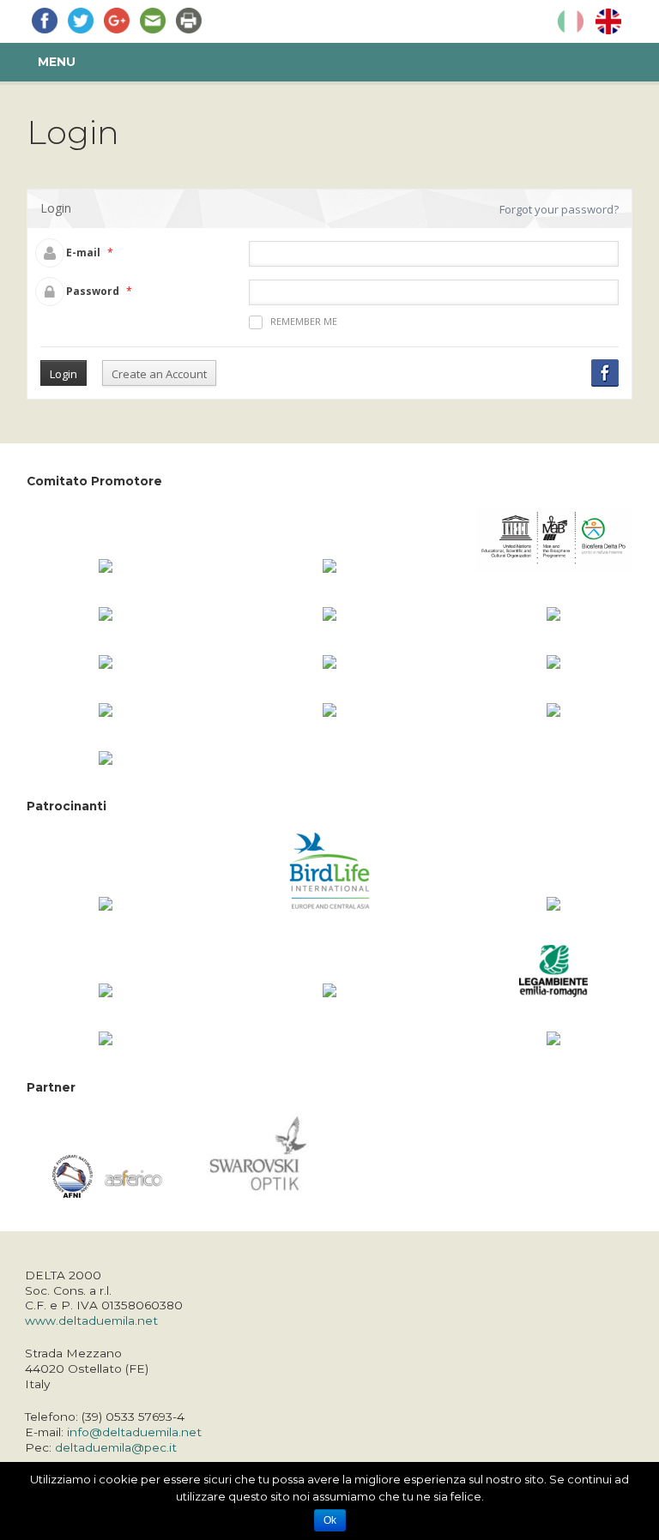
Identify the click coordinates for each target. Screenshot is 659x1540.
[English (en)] (608, 21)
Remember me (303, 321)
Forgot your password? (559, 209)
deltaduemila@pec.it (116, 1447)
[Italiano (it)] (570, 21)
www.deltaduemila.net (91, 1320)
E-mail (83, 252)
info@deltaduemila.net (134, 1432)
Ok (329, 1520)
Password (92, 291)
